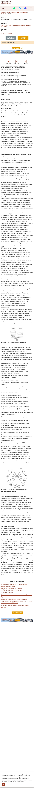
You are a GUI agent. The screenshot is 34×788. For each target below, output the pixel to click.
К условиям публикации (11, 37)
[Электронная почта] (3, 8)
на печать (8, 63)
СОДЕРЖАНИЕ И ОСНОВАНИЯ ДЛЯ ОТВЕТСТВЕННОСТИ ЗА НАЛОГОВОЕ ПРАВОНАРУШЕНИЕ (11, 590)
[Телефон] (8, 8)
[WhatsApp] (14, 8)
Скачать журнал (23, 37)
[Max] (25, 8)
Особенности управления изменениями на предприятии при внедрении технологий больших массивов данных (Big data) (16, 601)
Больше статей (17, 612)
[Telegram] (20, 8)
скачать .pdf (16, 63)
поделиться (25, 63)
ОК (3, 784)
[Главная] (7, 3)
